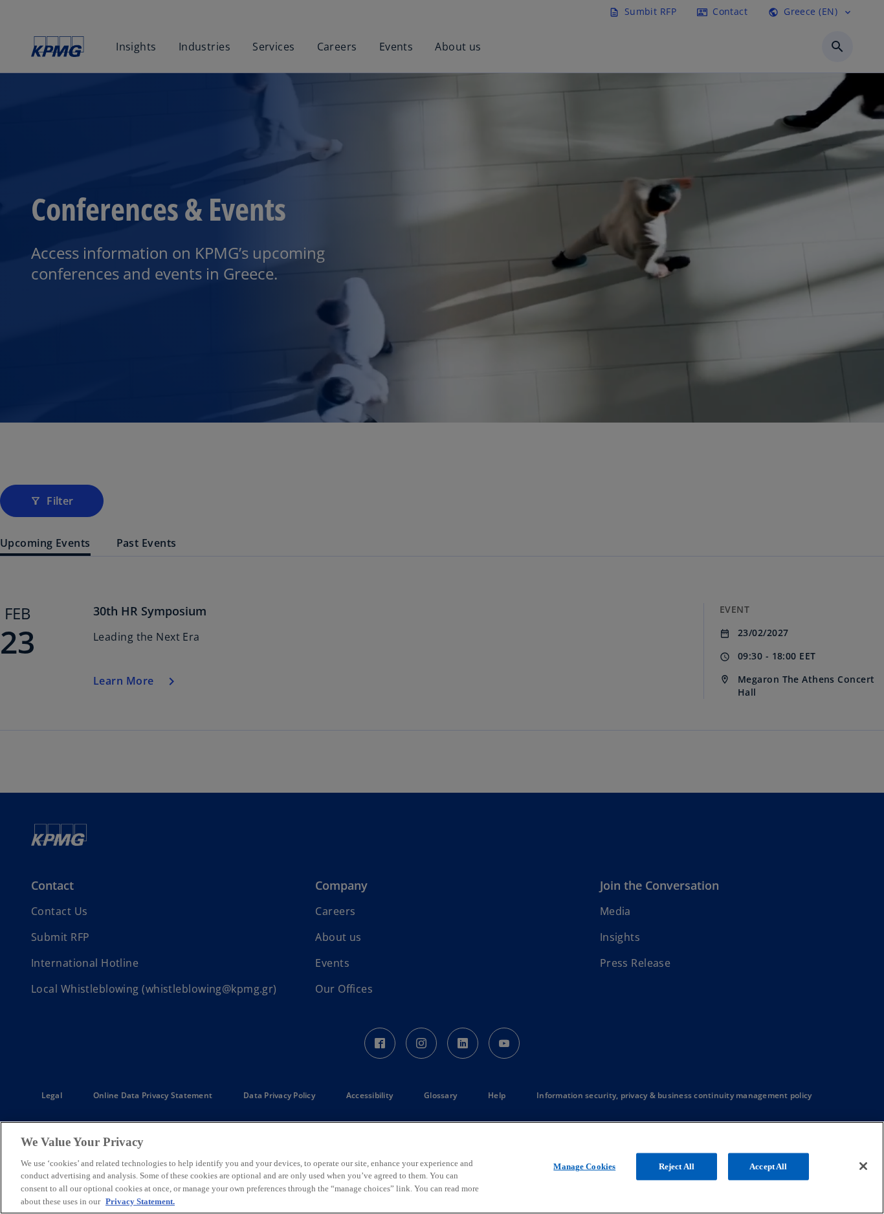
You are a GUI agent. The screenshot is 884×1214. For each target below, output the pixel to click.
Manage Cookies (584, 1166)
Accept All (768, 1166)
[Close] (863, 1166)
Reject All (676, 1166)
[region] (442, 1167)
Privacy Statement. (140, 1201)
